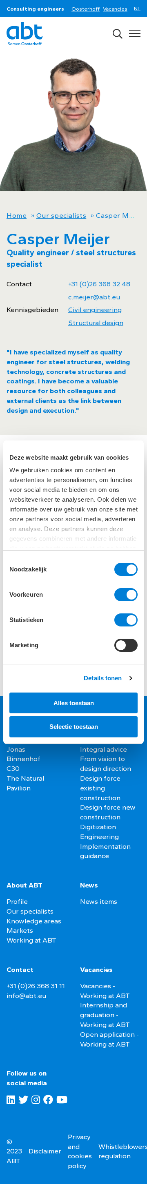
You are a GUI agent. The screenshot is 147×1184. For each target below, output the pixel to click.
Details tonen (103, 678)
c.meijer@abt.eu (94, 297)
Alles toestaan (73, 702)
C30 (13, 768)
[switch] (126, 594)
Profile (17, 901)
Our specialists (61, 215)
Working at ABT (31, 940)
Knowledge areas (34, 921)
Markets (20, 930)
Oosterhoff (85, 9)
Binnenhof (23, 759)
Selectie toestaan (73, 726)
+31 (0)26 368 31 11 (36, 986)
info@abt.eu (26, 995)
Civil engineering (95, 309)
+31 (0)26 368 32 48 (99, 284)
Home (17, 215)
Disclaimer (45, 1151)
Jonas (16, 749)
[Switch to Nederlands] (139, 9)
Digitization (98, 827)
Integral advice (103, 749)
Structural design (95, 323)
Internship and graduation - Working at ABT (105, 1015)
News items (98, 901)
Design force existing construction (100, 788)
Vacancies (115, 9)
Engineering (99, 836)
